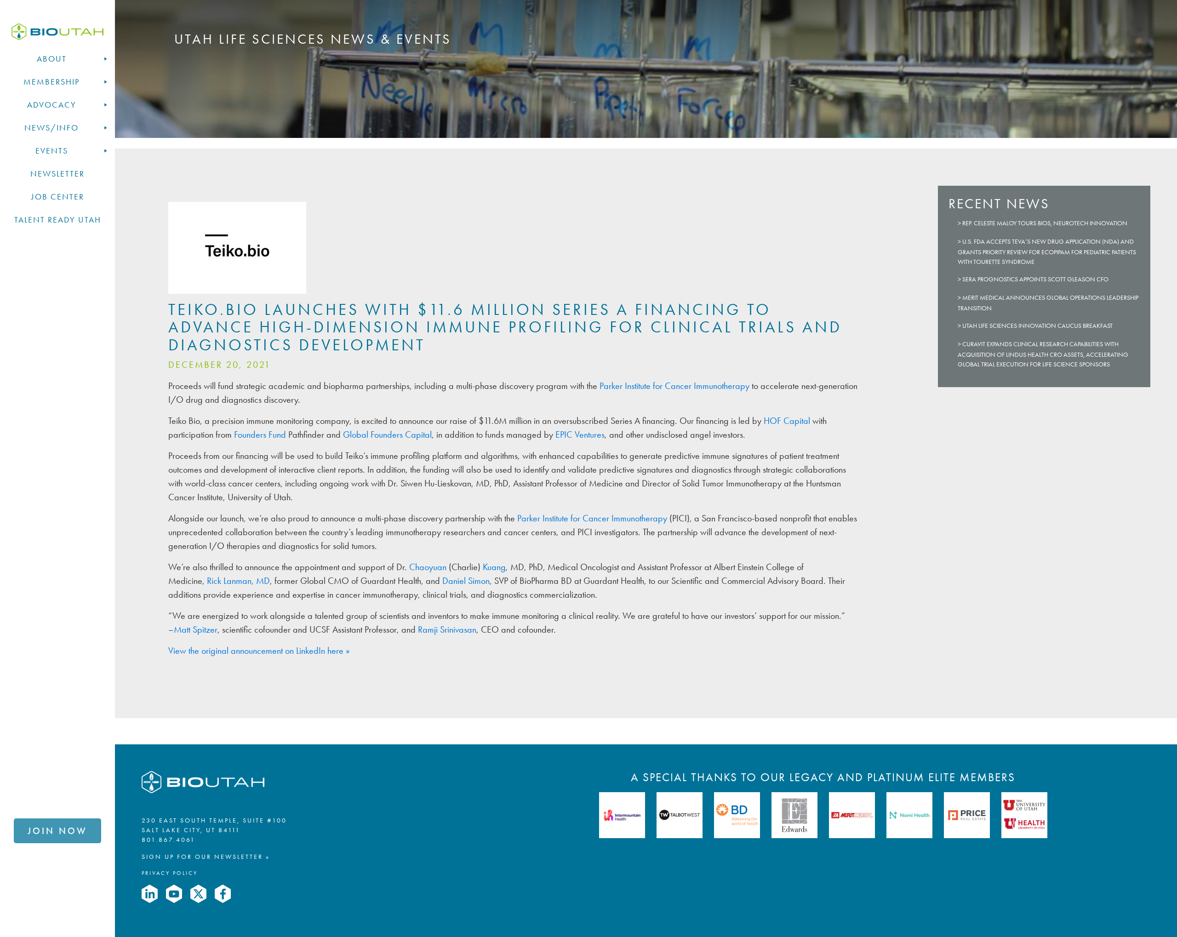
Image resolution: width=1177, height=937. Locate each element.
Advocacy (51, 105)
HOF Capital (787, 420)
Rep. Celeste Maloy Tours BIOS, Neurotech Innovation (1044, 223)
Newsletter (57, 174)
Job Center (57, 197)
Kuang (494, 566)
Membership (51, 82)
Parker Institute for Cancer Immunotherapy (674, 385)
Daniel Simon (466, 580)
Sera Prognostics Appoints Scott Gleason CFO (1035, 279)
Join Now (57, 830)
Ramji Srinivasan (447, 629)
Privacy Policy (170, 873)
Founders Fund (260, 434)
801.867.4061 (168, 840)
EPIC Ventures (580, 434)
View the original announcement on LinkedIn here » (259, 650)
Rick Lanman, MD (238, 580)
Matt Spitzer (195, 629)
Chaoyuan (427, 566)
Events (51, 151)
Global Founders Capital (387, 434)
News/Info (51, 128)
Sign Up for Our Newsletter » (206, 857)
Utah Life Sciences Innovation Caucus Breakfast (1037, 326)
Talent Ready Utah (57, 220)
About (52, 59)
